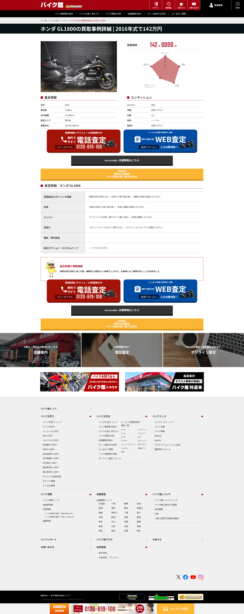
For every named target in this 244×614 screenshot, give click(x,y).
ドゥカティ (124, 448)
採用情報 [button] (101, 547)
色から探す (48, 435)
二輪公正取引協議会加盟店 (167, 518)
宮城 (101, 507)
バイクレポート (49, 539)
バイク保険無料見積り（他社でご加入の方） (60, 517)
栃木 (101, 521)
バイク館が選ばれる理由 (166, 504)
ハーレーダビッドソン (128, 444)
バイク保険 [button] (46, 494)
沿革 (157, 513)
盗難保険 (47, 520)
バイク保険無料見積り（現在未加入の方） (59, 513)
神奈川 (114, 512)
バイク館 (44, 20)
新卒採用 (103, 552)
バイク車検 (160, 431)
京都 (126, 521)
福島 (101, 512)
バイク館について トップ (166, 500)
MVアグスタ (142, 444)
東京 (113, 507)
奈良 (139, 503)
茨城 (101, 517)
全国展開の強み (106, 440)
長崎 (139, 526)
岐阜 (113, 530)
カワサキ (124, 441)
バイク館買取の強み (108, 426)
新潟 (113, 517)
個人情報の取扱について (61, 595)
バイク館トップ (49, 408)
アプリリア (141, 433)
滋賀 (126, 517)
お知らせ (157, 539)
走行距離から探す (51, 458)
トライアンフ (142, 429)
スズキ (123, 437)
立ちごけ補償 (49, 480)
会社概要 (159, 509)
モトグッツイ (142, 441)
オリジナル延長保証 (52, 476)
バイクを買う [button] (47, 416)
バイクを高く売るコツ (109, 431)
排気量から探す (50, 444)
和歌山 (140, 507)
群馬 (101, 526)
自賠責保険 (48, 504)
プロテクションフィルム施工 (168, 444)
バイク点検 (160, 426)
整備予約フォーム (163, 449)
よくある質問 (49, 485)
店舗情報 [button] (101, 494)
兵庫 (126, 530)
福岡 (139, 521)
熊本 (139, 530)
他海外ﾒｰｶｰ (141, 448)
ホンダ (64, 20)
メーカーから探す (51, 431)
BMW (123, 452)
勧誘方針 (44, 595)
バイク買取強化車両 (108, 453)
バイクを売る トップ (108, 422)
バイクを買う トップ (52, 422)
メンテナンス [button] (159, 416)
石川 (113, 521)
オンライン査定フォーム (110, 458)
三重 (126, 512)
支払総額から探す (51, 453)
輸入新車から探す (51, 471)
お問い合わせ (47, 547)
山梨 (113, 526)
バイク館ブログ (105, 539)
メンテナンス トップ (164, 422)
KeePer (158, 440)
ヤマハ (123, 429)
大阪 (126, 526)
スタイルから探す (51, 440)
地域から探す (49, 449)
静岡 (126, 503)
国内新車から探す (51, 467)
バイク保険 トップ (51, 500)
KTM (139, 437)
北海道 (102, 503)
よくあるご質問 (106, 449)
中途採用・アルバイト (109, 557)
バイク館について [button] (161, 494)
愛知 (126, 507)
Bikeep (158, 435)
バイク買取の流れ (107, 435)
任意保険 (47, 509)
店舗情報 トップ (104, 500)
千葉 (113, 503)
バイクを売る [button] (103, 416)
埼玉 (101, 530)
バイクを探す (49, 426)
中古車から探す (50, 462)
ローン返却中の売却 (108, 444)
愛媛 (139, 517)
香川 (139, 512)
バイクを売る (54, 20)
